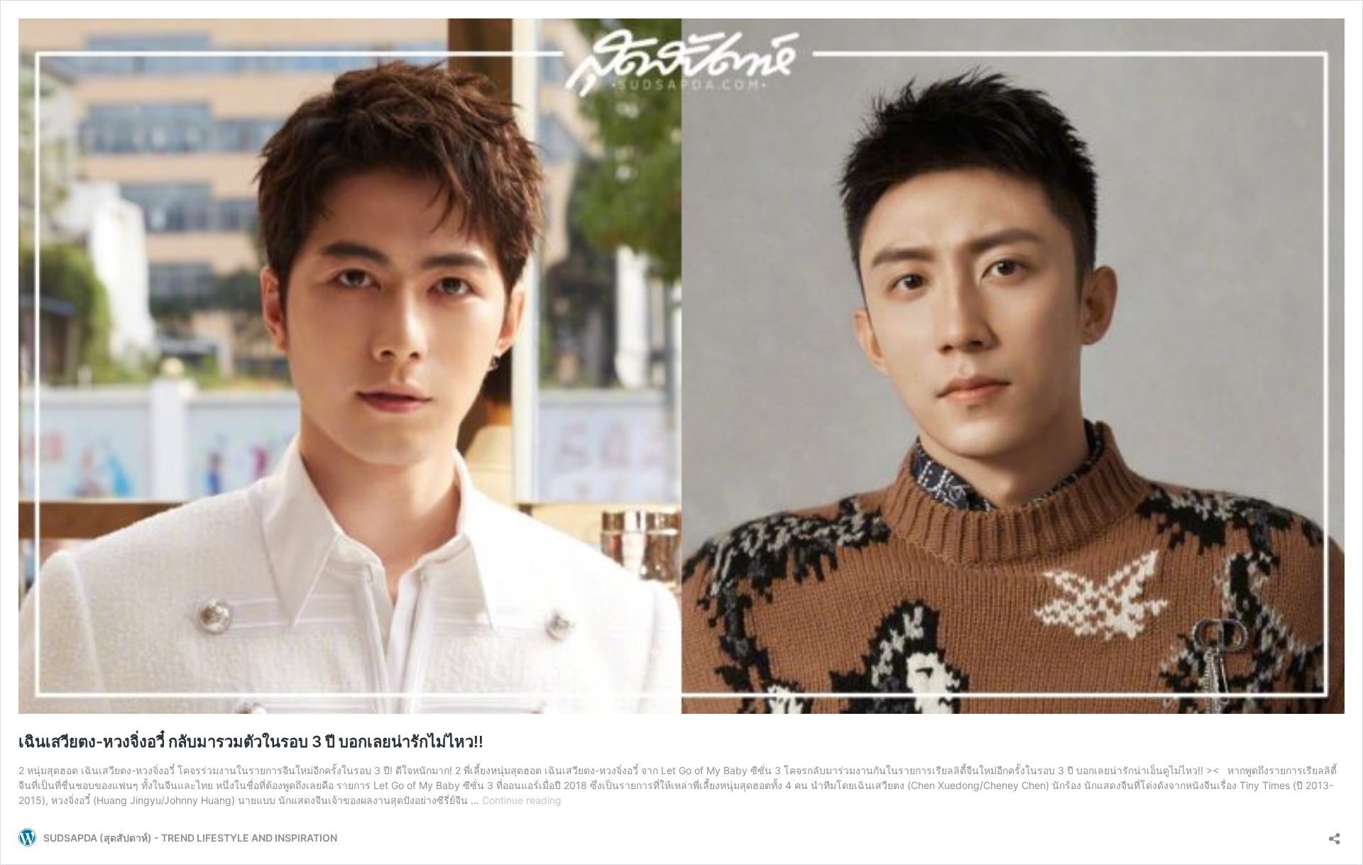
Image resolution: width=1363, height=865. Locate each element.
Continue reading (522, 800)
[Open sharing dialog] (1335, 834)
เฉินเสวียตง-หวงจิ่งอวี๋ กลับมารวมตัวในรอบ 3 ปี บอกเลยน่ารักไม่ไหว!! (250, 741)
